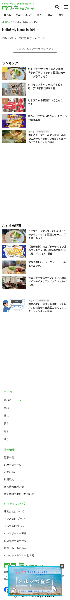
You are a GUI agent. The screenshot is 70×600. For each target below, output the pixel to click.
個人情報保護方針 (14, 486)
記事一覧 (9, 457)
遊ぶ (50, 14)
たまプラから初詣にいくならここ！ (45, 102)
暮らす (28, 14)
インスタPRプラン (14, 518)
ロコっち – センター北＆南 (19, 555)
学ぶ (18, 14)
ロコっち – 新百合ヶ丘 (16, 547)
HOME (8, 22)
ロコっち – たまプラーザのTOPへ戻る (35, 48)
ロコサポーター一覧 (15, 540)
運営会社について (14, 511)
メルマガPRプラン (14, 525)
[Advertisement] (35, 181)
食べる (7, 14)
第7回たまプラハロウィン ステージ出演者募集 (47, 118)
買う (39, 14)
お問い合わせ (11, 471)
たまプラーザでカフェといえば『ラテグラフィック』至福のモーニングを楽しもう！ (47, 72)
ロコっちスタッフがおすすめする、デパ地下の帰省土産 (45, 86)
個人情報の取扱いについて (19, 493)
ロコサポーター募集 (15, 533)
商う (61, 14)
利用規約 (9, 479)
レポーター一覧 (13, 464)
